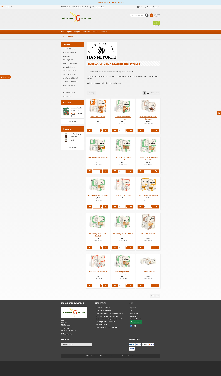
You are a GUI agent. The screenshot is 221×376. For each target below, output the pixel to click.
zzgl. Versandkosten (113, 356)
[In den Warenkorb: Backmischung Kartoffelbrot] (131, 130)
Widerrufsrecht (134, 313)
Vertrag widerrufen (136, 322)
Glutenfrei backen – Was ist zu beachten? (107, 327)
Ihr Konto (149, 7)
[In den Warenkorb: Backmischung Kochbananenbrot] (156, 171)
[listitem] (132, 345)
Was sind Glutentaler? (102, 324)
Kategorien (77, 32)
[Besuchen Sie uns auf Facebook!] (131, 326)
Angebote (69, 32)
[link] (152, 15)
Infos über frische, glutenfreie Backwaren (107, 316)
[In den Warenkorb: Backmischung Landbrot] (131, 247)
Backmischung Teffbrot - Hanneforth (98, 195)
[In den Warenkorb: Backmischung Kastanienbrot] (131, 285)
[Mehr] (101, 130)
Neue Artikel (86, 32)
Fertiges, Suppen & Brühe (70, 74)
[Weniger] (101, 131)
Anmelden (157, 7)
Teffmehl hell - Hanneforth (123, 195)
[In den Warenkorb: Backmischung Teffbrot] (105, 206)
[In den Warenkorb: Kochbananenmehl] (105, 285)
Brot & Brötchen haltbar (69, 53)
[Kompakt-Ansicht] (144, 93)
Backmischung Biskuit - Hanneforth (97, 157)
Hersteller (95, 32)
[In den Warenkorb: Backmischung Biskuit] (105, 171)
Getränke (65, 89)
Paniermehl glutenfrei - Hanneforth (148, 195)
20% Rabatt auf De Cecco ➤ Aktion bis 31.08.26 (110, 2)
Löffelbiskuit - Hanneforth (148, 234)
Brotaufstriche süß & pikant (70, 78)
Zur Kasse (141, 7)
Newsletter (104, 32)
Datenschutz (133, 316)
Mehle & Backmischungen (70, 63)
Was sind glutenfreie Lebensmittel (105, 322)
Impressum (133, 308)
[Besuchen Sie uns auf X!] (144, 326)
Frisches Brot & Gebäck (69, 49)
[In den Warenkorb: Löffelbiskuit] (156, 247)
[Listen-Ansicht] (148, 93)
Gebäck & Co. (66, 56)
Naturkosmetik (67, 96)
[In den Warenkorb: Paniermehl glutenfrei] (156, 206)
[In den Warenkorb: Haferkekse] (156, 285)
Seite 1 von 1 (155, 93)
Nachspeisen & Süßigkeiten (70, 82)
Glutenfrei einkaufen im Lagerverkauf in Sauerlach (110, 313)
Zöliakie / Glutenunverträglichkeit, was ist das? (109, 319)
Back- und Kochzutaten (69, 67)
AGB (131, 311)
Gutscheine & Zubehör (69, 92)
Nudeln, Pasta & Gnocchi (69, 71)
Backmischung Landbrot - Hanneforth (123, 234)
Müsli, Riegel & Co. (68, 60)
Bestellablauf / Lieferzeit (103, 308)
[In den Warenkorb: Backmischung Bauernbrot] (131, 171)
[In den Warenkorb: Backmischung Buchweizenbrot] (105, 247)
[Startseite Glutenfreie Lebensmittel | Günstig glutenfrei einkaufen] (76, 18)
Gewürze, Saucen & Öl (69, 85)
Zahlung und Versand (135, 319)
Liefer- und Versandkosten (98, 7)
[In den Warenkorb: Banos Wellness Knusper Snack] (156, 130)
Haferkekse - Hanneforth (148, 272)
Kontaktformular (67, 334)
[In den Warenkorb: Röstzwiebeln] (105, 130)
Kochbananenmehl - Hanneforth (98, 272)
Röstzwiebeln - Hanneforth (97, 117)
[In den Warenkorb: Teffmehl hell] (131, 206)
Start (62, 32)
